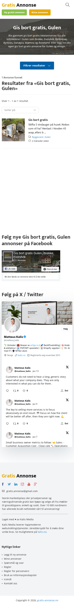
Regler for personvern (16, 571)
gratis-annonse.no (47, 600)
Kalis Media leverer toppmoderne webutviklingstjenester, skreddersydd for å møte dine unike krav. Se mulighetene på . (33, 528)
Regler (7, 567)
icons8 (7, 579)
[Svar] (7, 390)
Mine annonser (13, 558)
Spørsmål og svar (14, 562)
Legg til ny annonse (15, 554)
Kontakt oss (10, 583)
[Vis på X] (67, 367)
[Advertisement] (37, 190)
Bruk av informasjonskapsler (20, 575)
